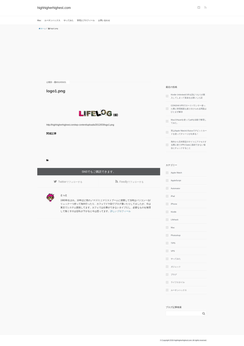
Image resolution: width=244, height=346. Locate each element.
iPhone (174, 204)
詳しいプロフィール (120, 211)
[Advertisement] (122, 52)
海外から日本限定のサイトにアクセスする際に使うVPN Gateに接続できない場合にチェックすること (188, 145)
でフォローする (70, 181)
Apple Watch (176, 173)
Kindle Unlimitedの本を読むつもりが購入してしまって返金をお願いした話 (188, 96)
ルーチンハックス (52, 20)
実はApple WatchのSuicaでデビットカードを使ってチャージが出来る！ (189, 132)
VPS (173, 251)
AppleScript (176, 180)
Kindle (173, 212)
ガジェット (176, 267)
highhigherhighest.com (54, 8)
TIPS (173, 243)
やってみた (69, 20)
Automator (175, 188)
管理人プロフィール (86, 20)
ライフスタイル (178, 282)
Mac (39, 20)
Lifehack (174, 219)
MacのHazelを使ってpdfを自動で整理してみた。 (188, 121)
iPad (173, 196)
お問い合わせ (104, 20)
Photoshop (175, 235)
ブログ (174, 274)
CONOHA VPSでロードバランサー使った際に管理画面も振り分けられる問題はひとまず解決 (188, 108)
